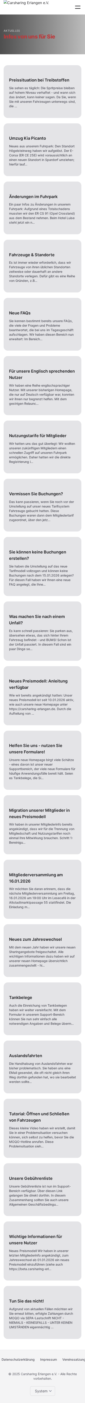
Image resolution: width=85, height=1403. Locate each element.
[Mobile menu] (77, 7)
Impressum (48, 1359)
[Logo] (26, 7)
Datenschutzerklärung (18, 1359)
